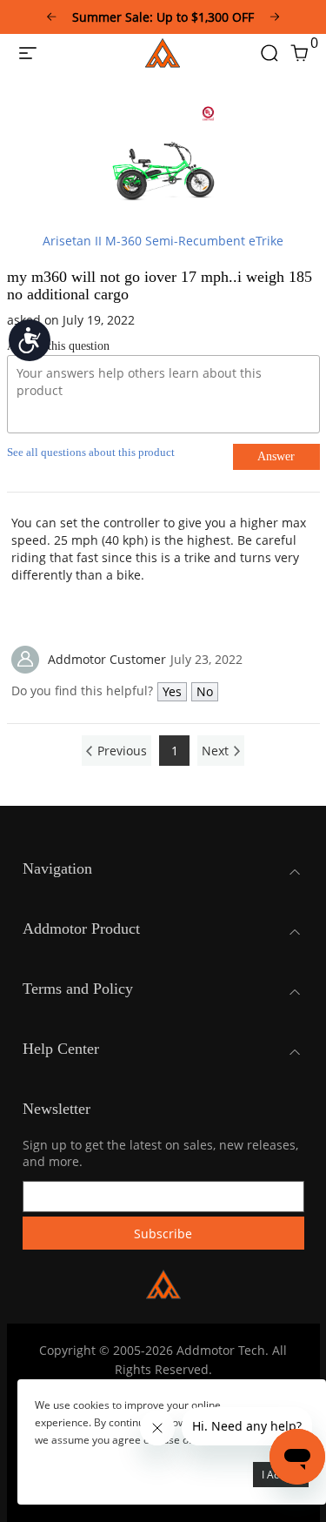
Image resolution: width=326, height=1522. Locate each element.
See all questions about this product (91, 452)
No (204, 691)
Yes (172, 691)
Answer (276, 456)
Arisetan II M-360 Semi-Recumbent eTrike (163, 240)
